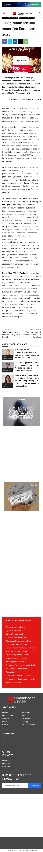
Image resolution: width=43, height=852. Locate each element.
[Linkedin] (15, 41)
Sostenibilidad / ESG (26, 18)
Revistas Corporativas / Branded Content (21, 648)
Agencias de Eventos (13, 631)
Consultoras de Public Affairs (16, 644)
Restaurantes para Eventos (16, 658)
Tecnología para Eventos (15, 662)
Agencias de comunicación (15, 627)
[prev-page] (3, 391)
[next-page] (7, 391)
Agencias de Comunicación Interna (18, 641)
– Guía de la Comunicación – (18, 621)
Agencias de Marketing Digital (16, 637)
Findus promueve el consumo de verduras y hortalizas (32, 334)
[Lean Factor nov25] (21, 9)
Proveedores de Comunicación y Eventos (20, 679)
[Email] (20, 41)
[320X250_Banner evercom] (21, 428)
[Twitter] (10, 41)
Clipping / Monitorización (15, 634)
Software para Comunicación (16, 669)
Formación (10, 672)
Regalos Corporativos (13, 682)
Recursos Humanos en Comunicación (19, 675)
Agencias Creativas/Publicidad (17, 651)
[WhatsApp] (25, 41)
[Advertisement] (21, 453)
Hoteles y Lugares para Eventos (17, 655)
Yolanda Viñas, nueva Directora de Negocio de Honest (11, 334)
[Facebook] (4, 41)
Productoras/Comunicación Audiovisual (20, 665)
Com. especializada (10, 18)
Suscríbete (35, 786)
